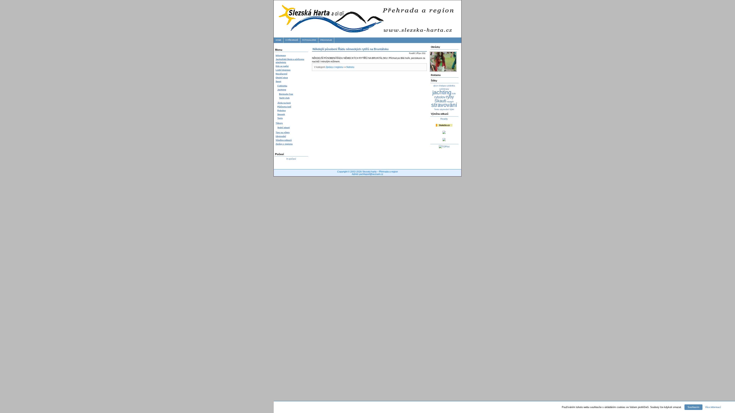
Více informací (713, 407)
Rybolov (281, 110)
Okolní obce (282, 77)
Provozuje (326, 40)
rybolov (439, 97)
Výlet (451, 109)
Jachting (281, 90)
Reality (444, 119)
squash (450, 101)
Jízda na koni (284, 103)
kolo (454, 93)
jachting (441, 92)
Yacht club (284, 98)
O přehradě (291, 40)
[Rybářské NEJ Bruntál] (444, 140)
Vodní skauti (283, 127)
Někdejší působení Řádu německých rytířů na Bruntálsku (351, 49)
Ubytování (281, 136)
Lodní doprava (283, 70)
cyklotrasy (444, 89)
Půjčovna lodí (284, 107)
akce (435, 86)
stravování (444, 105)
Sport (278, 81)
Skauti (440, 100)
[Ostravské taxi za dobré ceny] (444, 133)
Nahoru (350, 67)
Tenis (280, 118)
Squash (281, 114)
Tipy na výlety (283, 132)
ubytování (444, 109)
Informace (281, 55)
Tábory (279, 123)
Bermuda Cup (286, 94)
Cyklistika (282, 86)
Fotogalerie (309, 40)
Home (278, 40)
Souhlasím (693, 407)
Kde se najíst (282, 66)
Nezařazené (281, 74)
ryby (450, 96)
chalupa (442, 86)
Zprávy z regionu (284, 144)
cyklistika (450, 86)
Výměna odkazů (284, 140)
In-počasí (291, 159)
